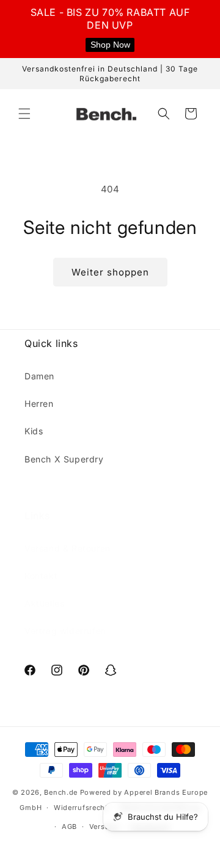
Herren (39, 403)
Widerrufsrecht (81, 807)
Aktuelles (44, 603)
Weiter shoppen (110, 272)
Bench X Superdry (64, 459)
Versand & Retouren (67, 548)
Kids (33, 431)
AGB (69, 826)
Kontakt (40, 576)
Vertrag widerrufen (65, 631)
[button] (24, 113)
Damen (39, 376)
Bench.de (61, 792)
